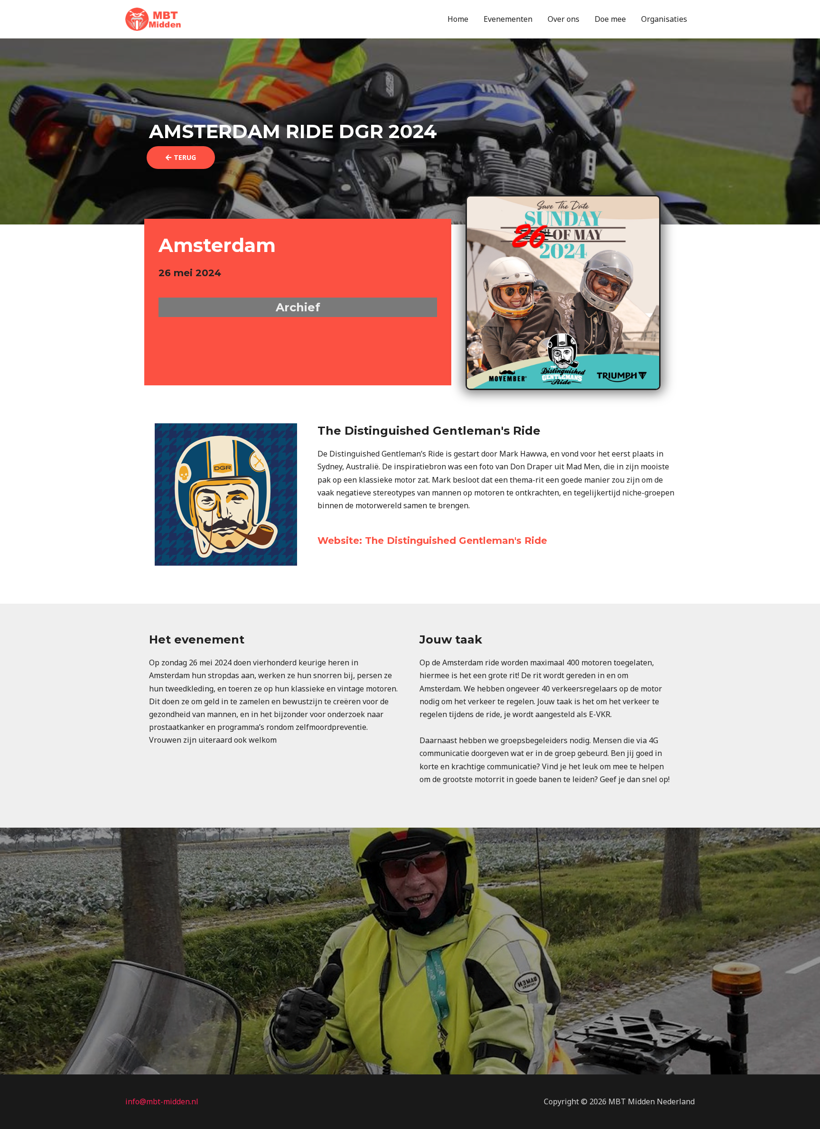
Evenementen (508, 19)
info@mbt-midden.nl (161, 1101)
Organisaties (664, 19)
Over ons (563, 19)
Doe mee (610, 19)
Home (457, 19)
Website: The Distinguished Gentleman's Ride (432, 540)
